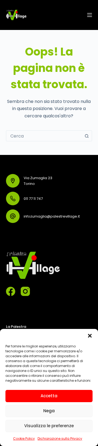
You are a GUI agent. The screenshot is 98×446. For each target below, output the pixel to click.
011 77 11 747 (33, 198)
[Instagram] (25, 291)
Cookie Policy (24, 438)
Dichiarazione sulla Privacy (60, 438)
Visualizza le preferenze (49, 426)
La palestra (16, 326)
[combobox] (44, 135)
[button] (90, 335)
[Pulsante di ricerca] (86, 136)
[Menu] (89, 15)
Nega (49, 411)
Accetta (49, 396)
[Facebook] (10, 291)
